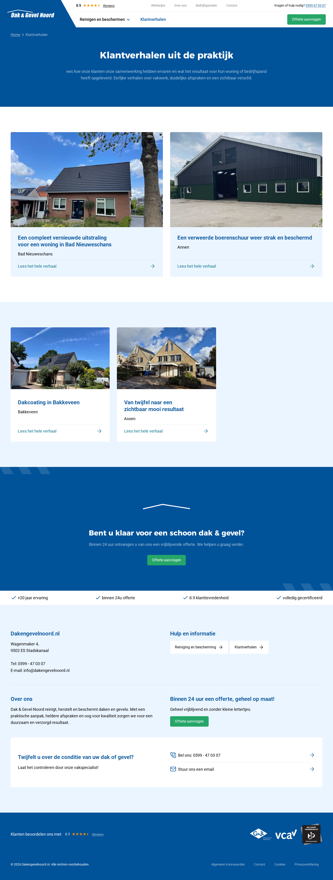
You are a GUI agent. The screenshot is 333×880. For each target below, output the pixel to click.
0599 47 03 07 (316, 5)
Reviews (108, 5)
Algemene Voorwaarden (228, 864)
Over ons (180, 5)
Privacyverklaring (306, 864)
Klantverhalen (153, 19)
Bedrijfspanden (206, 5)
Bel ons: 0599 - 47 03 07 (199, 755)
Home (15, 35)
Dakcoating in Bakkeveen (49, 402)
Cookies (279, 864)
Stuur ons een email (196, 769)
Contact (231, 5)
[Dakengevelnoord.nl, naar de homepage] (30, 13)
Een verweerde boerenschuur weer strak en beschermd (244, 238)
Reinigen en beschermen (102, 19)
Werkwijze (158, 5)
